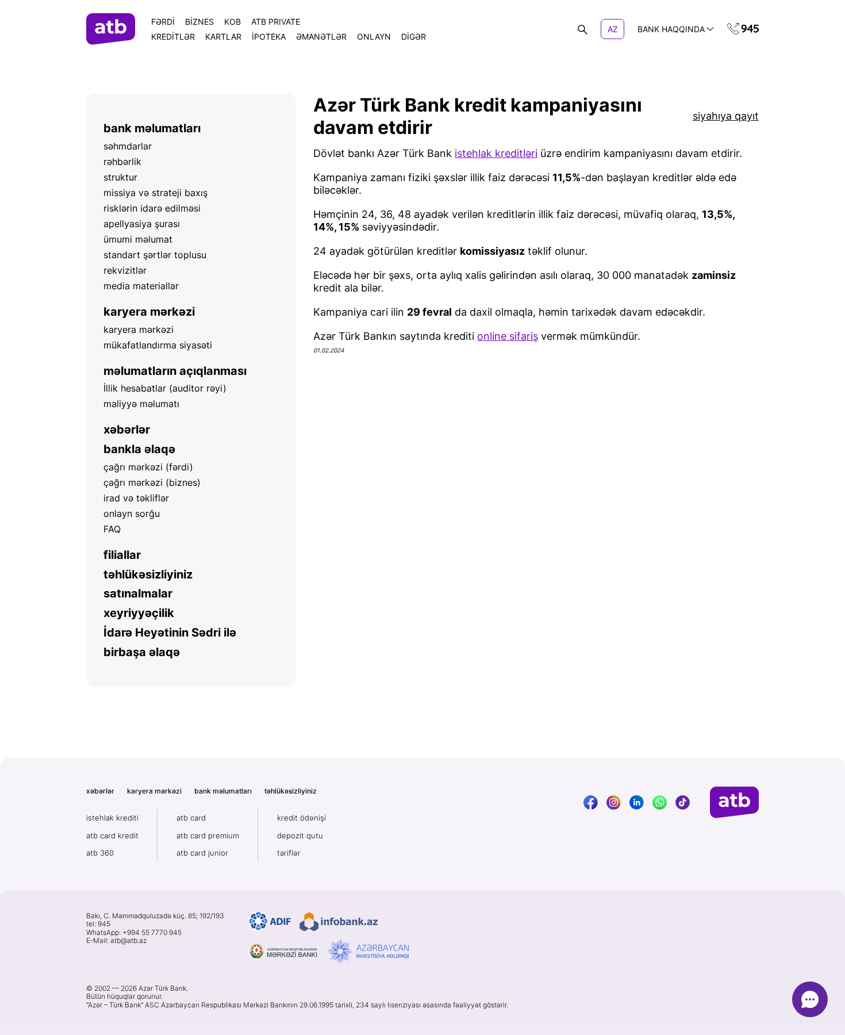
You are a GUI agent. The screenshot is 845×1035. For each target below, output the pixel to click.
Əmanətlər (321, 36)
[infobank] (338, 921)
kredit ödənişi (301, 817)
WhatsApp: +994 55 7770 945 (134, 933)
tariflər (289, 852)
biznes (199, 21)
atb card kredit (112, 835)
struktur (120, 177)
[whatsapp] (659, 802)
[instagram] (613, 802)
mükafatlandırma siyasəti (157, 345)
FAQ (112, 529)
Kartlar (223, 36)
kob (232, 21)
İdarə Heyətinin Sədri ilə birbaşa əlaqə (169, 642)
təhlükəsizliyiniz (148, 574)
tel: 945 (98, 924)
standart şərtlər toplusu (154, 254)
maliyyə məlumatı (141, 403)
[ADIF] (270, 921)
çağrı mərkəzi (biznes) (152, 482)
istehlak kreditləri (496, 153)
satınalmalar (137, 593)
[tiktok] (682, 802)
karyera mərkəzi (149, 312)
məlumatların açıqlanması (175, 371)
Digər (413, 36)
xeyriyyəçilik (138, 613)
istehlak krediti (112, 817)
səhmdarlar (127, 146)
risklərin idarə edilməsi (152, 208)
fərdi (163, 21)
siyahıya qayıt (726, 116)
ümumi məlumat (137, 239)
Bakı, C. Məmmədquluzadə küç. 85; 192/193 (155, 916)
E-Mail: (116, 941)
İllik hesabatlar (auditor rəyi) (164, 388)
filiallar (122, 555)
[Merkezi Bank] (284, 951)
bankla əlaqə (139, 449)
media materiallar (141, 286)
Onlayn (374, 36)
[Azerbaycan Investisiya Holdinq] (368, 951)
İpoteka (269, 36)
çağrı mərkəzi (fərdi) (148, 467)
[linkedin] (636, 802)
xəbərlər (126, 429)
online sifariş (507, 336)
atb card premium (207, 835)
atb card (191, 817)
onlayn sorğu (131, 513)
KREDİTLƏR (173, 36)
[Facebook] (590, 802)
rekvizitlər (125, 270)
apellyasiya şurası (141, 223)
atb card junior (202, 852)
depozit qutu (300, 835)
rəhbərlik (122, 161)
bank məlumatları (152, 128)
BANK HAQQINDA (671, 29)
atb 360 (100, 852)
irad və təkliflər (136, 498)
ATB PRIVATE (275, 21)
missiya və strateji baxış (155, 192)
